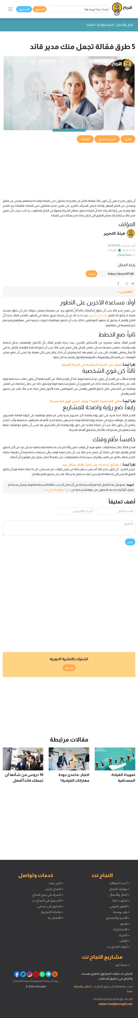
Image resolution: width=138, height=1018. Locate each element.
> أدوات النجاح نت (118, 946)
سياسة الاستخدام (21, 980)
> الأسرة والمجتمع (118, 918)
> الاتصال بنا (55, 918)
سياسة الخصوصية (41, 980)
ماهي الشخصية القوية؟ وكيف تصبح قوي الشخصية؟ (85, 401)
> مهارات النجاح (119, 889)
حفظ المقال (124, 254)
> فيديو (125, 923)
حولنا (56, 980)
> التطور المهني (120, 906)
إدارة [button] (128, 139)
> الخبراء (124, 935)
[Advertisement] (69, 169)
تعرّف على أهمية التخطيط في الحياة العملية (91, 364)
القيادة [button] (85, 139)
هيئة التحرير (114, 233)
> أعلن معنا (56, 883)
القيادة (113, 250)
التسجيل (24, 9)
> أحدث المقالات (119, 883)
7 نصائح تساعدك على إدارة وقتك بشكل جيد (92, 464)
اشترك (69, 668)
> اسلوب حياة (121, 900)
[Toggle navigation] (10, 9)
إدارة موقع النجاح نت (57, 489)
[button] (69, 291)
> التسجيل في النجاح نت (47, 900)
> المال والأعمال (119, 894)
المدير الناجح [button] (107, 139)
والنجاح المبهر (98, 315)
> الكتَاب (124, 941)
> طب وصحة (121, 912)
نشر (130, 542)
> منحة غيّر (122, 965)
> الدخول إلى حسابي (50, 906)
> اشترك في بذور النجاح (47, 894)
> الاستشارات (121, 929)
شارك (91, 274)
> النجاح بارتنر (54, 889)
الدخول (39, 9)
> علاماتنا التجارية (52, 912)
